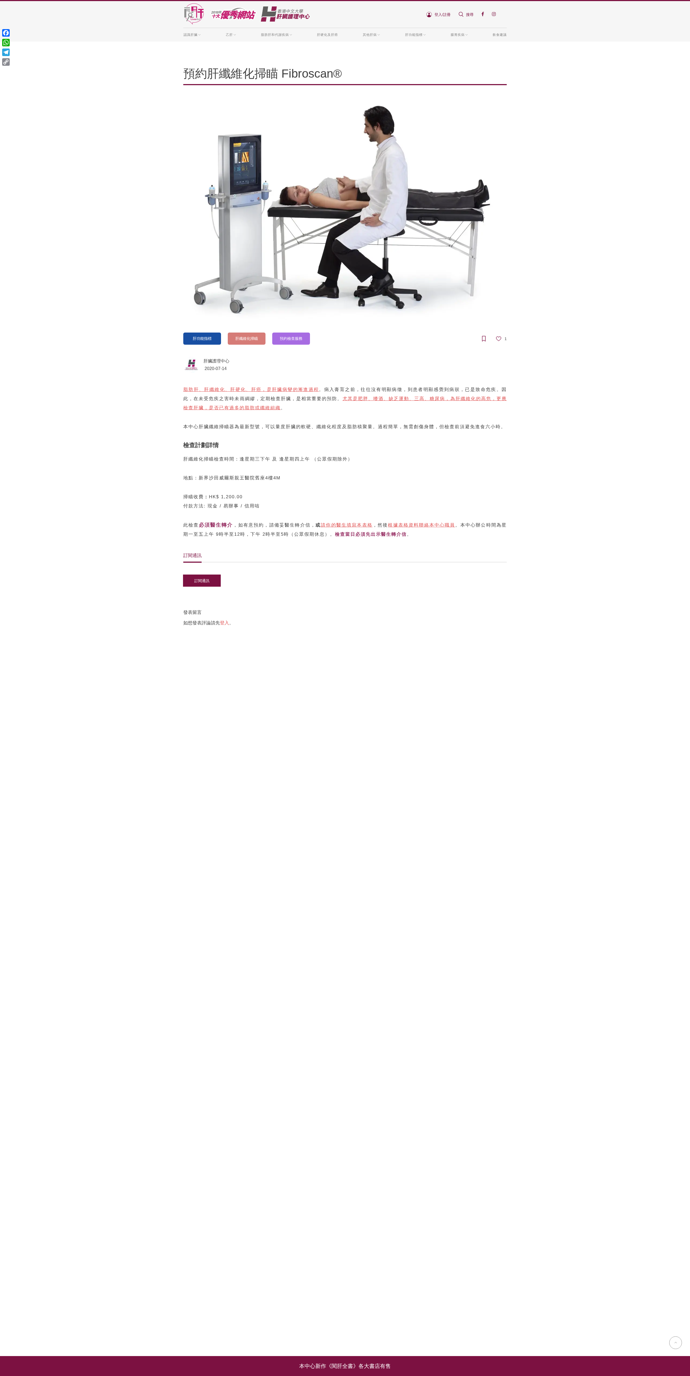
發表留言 (192, 612)
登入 (224, 622)
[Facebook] (6, 33)
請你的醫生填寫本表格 (346, 525)
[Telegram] (6, 52)
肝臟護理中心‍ (216, 361)
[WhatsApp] (6, 42)
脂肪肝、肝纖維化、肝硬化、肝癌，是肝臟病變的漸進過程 (251, 389)
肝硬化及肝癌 (327, 35)
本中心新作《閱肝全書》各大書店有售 (345, 1366)
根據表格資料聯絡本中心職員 (421, 525)
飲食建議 (500, 35)
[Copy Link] (6, 62)
